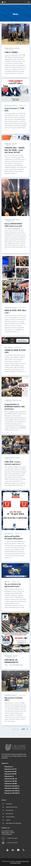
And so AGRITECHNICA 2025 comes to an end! (13, 225)
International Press (9, 48)
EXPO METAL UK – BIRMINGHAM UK (12, 661)
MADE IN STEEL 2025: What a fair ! (15, 311)
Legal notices (18, 861)
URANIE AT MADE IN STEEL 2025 (15, 351)
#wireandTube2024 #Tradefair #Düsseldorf (14, 537)
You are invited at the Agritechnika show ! (13, 585)
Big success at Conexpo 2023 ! (13, 699)
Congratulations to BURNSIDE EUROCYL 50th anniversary (15, 406)
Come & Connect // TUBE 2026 (14, 109)
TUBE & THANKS (11, 52)
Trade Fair (17, 48)
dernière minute (8, 656)
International (8, 105)
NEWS (13, 219)
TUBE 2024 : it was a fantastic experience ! (13, 463)
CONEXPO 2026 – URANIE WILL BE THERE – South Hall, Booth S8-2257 (15, 150)
